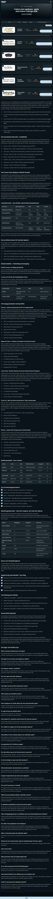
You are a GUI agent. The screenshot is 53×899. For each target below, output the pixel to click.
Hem (22, 6)
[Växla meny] (50, 2)
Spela (26, 897)
